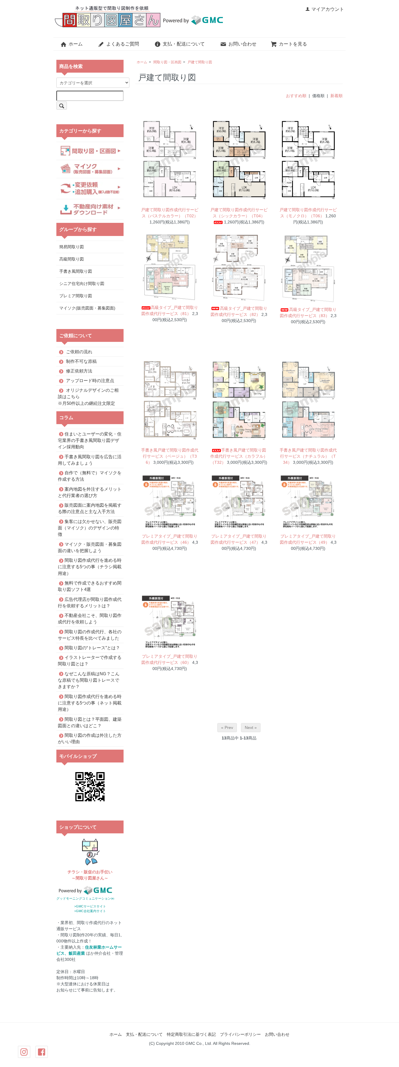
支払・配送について (184, 43)
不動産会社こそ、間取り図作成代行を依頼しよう (90, 618)
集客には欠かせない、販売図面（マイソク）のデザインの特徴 (90, 528)
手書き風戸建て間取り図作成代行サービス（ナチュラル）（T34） (308, 456)
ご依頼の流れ (79, 351)
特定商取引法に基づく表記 (191, 1034)
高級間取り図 (71, 259)
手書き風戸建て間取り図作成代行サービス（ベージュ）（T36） (169, 456)
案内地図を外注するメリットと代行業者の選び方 (90, 492)
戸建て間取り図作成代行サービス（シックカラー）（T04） (239, 212)
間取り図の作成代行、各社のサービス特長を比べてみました (90, 634)
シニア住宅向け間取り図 (81, 283)
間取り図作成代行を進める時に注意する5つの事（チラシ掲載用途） (90, 567)
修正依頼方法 (79, 370)
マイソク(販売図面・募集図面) (87, 308)
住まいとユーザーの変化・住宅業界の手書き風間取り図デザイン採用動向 (90, 440)
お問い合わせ (242, 43)
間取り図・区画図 (167, 62)
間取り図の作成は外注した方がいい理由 (90, 738)
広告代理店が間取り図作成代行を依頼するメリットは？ (90, 602)
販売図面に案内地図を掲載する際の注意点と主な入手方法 (90, 508)
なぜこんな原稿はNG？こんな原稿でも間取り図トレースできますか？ (88, 680)
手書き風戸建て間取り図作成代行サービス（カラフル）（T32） (239, 456)
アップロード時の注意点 (90, 380)
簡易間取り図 (71, 246)
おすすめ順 (296, 95)
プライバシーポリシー (240, 1034)
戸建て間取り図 (200, 62)
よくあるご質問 (122, 43)
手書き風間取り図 (75, 271)
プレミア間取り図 (75, 295)
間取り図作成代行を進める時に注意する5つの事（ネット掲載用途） (90, 703)
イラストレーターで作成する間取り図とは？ (90, 660)
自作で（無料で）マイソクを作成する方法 (90, 476)
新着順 (336, 95)
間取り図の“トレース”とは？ (92, 647)
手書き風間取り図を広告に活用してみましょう (90, 459)
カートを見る (293, 43)
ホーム (76, 43)
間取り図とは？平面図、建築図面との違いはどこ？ (90, 722)
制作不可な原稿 (81, 361)
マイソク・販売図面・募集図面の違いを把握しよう (90, 547)
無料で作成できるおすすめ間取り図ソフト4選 (90, 586)
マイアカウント (327, 9)
